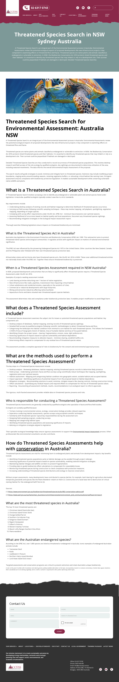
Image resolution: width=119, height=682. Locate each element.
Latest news (107, 15)
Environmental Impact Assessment (86, 432)
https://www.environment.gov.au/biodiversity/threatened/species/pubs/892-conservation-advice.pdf (46, 492)
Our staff (54, 15)
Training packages (95, 15)
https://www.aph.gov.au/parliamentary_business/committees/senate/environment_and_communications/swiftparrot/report (55, 495)
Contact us (63, 15)
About (35, 15)
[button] (27, 15)
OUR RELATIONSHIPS (43, 15)
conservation (30, 449)
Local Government (82, 15)
